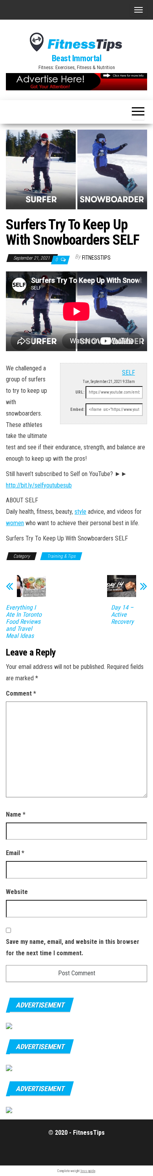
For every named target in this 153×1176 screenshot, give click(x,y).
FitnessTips (96, 258)
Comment (21, 693)
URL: (79, 392)
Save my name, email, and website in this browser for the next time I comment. (72, 947)
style (80, 511)
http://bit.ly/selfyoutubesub (39, 485)
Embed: (77, 409)
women (15, 523)
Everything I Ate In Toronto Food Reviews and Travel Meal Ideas (24, 621)
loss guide (87, 1171)
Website (17, 892)
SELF (128, 372)
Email (15, 853)
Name (16, 814)
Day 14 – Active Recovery (122, 614)
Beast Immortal (77, 58)
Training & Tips (61, 556)
